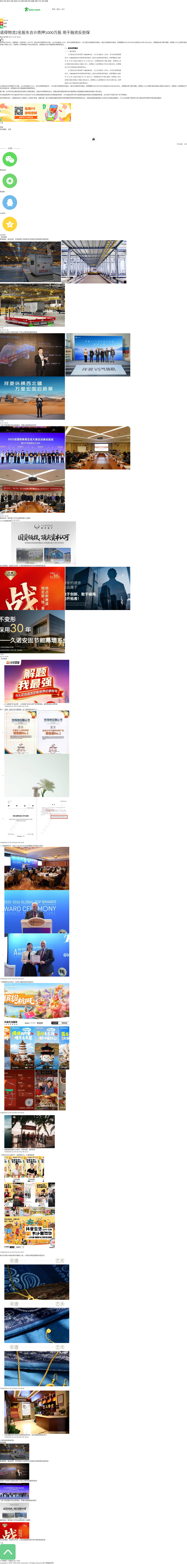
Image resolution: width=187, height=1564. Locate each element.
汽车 (39, 1)
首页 (1, 1)
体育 (11, 1)
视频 (25, 1)
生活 (18, 1)
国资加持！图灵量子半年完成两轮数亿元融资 (15, 518)
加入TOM (16, 1561)
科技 (43, 1)
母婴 (22, 1)
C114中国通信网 (5, 521)
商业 (58, 9)
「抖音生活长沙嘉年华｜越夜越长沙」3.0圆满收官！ (17, 1155)
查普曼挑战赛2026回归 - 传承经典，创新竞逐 (19, 1149)
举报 (1, 127)
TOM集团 (3, 1561)
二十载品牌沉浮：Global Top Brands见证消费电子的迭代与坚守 (21, 846)
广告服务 (10, 1561)
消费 (36, 1)
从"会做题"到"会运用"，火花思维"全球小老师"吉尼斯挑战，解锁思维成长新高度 (31, 704)
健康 (32, 1)
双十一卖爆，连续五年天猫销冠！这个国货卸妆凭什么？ (19, 709)
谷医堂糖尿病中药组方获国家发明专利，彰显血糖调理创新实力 (25, 1435)
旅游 (15, 1)
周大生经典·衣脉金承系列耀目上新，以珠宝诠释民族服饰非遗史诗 (22, 1255)
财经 (29, 1)
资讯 (4, 1)
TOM (6, 706)
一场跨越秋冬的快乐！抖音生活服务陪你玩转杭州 (16, 982)
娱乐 (8, 1)
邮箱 (46, 1)
